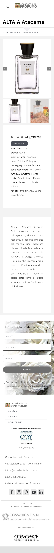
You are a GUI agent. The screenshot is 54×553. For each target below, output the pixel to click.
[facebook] (12, 492)
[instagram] (19, 492)
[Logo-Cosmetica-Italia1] (26, 513)
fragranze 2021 (16, 32)
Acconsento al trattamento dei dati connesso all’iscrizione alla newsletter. (27, 384)
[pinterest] (26, 492)
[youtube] (34, 492)
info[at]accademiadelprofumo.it (22, 470)
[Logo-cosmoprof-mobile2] (26, 534)
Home (5, 32)
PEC (39, 483)
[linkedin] (41, 492)
